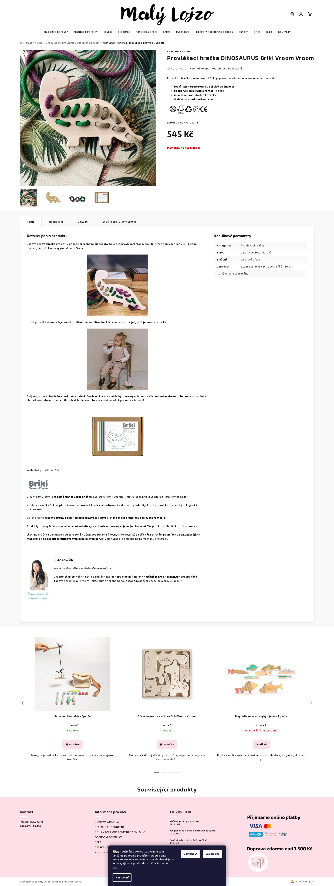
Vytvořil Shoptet (304, 881)
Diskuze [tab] (83, 222)
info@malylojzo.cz (31, 822)
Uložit (174, 158)
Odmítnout (190, 854)
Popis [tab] (30, 222)
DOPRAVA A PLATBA (107, 822)
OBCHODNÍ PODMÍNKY (108, 837)
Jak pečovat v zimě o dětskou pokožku (193, 830)
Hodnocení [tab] (56, 222)
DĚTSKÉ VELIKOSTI (106, 847)
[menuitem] (56, 32)
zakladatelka (89, 568)
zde (115, 867)
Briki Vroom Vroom (178, 51)
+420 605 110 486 (30, 826)
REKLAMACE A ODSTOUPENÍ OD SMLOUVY (120, 832)
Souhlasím (212, 854)
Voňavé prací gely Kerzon (185, 821)
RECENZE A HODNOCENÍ (109, 827)
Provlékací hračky (252, 246)
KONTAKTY (102, 852)
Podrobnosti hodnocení (226, 69)
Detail (259, 744)
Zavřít (197, 158)
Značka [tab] (119, 222)
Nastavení (122, 878)
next (311, 703)
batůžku (144, 581)
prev (22, 703)
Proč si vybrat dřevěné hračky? (188, 840)
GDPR (98, 842)
